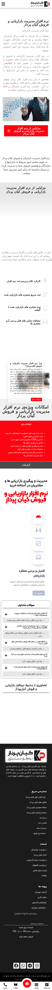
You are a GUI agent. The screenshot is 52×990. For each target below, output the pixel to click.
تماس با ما (39, 593)
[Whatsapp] (23, 965)
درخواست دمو (36, 399)
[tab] (26, 424)
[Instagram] (37, 965)
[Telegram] (30, 965)
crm (5, 86)
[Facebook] (16, 965)
